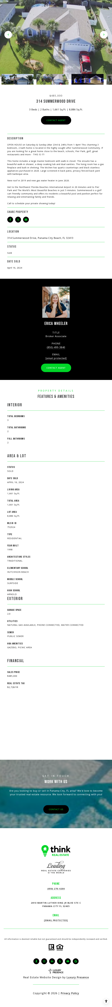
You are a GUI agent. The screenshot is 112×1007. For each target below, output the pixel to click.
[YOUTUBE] (68, 961)
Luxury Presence (77, 977)
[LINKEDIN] (52, 961)
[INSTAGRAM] (44, 961)
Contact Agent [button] (56, 120)
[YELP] (60, 961)
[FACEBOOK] (36, 961)
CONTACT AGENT (56, 367)
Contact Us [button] (56, 809)
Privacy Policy (70, 993)
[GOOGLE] (76, 961)
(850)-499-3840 (56, 347)
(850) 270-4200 (56, 888)
